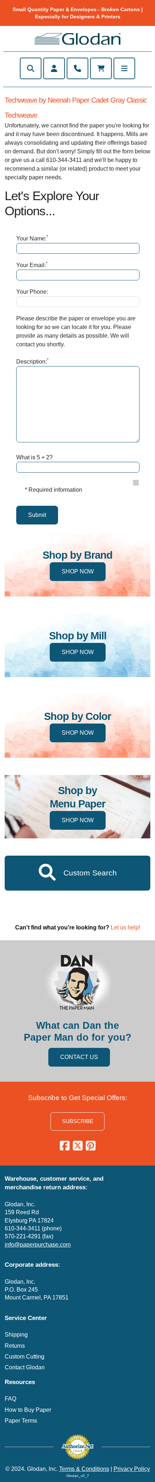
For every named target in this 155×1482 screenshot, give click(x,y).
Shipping (16, 1335)
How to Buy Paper (28, 1410)
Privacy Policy (132, 1469)
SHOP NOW (78, 571)
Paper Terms (21, 1421)
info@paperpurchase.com (38, 1245)
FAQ (10, 1399)
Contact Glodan (25, 1367)
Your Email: (32, 264)
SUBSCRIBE (77, 1121)
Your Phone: (32, 292)
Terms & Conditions (84, 1469)
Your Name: (32, 238)
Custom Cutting (24, 1356)
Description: (32, 361)
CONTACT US (79, 1057)
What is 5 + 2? (34, 457)
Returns (15, 1346)
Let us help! (125, 927)
